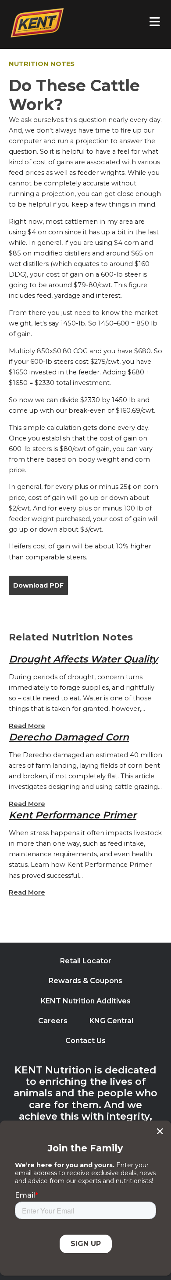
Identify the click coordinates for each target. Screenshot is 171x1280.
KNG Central (111, 1021)
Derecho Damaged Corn (69, 737)
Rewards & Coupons (85, 981)
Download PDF (38, 585)
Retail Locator (85, 961)
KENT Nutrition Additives (86, 1001)
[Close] (160, 1131)
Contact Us (85, 1040)
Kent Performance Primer (72, 815)
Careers (53, 1021)
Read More (27, 726)
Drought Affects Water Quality (83, 659)
